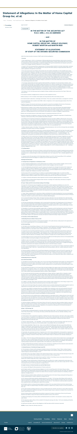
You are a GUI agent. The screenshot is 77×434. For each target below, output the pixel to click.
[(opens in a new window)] (8, 428)
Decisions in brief (8, 27)
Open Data (56, 422)
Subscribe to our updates (57, 427)
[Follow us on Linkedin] (66, 428)
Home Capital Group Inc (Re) (18, 20)
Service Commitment (46, 422)
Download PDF (25, 28)
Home (4, 20)
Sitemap (63, 422)
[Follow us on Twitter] (69, 428)
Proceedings (9, 20)
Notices (53, 419)
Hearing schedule (38, 419)
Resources (59, 419)
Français (6, 422)
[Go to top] (72, 415)
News (65, 419)
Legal (29, 422)
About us (71, 419)
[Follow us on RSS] (72, 428)
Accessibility (36, 422)
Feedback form (70, 422)
